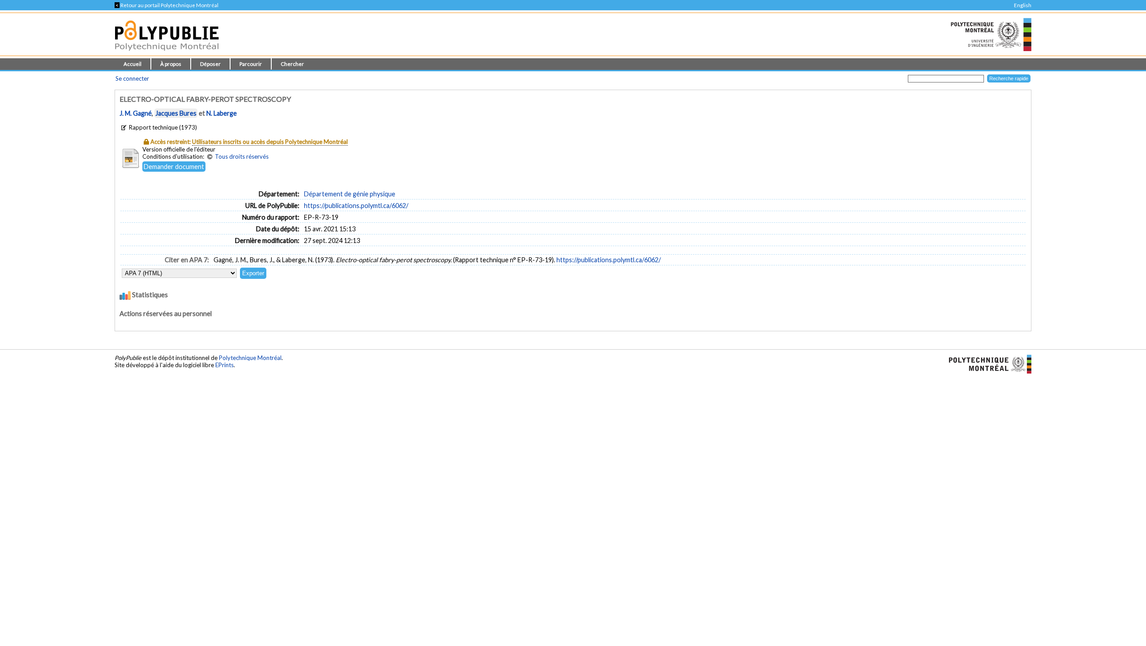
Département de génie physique (349, 194)
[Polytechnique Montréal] (986, 363)
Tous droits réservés (242, 156)
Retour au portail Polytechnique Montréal (166, 5)
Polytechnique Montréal (250, 357)
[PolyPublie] (167, 53)
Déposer (210, 64)
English (1022, 5)
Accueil (132, 64)
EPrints (224, 365)
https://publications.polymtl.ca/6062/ (356, 205)
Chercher (292, 64)
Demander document (174, 166)
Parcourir (250, 64)
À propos (170, 64)
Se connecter (132, 78)
